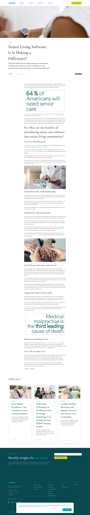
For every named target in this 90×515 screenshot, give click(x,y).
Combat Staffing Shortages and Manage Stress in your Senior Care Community (68, 410)
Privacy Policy (45, 506)
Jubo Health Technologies (20, 73)
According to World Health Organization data (33, 145)
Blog (62, 484)
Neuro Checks (50, 493)
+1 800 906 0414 (12, 499)
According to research (29, 114)
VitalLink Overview (36, 484)
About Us (76, 484)
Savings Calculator (65, 487)
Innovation (26, 368)
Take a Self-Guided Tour (38, 487)
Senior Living (32, 368)
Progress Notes (51, 487)
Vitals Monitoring (51, 484)
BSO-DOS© (50, 491)
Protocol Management (52, 489)
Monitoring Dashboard (52, 495)
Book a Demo (35, 489)
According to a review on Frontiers (31, 307)
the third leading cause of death (53, 342)
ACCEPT (67, 509)
